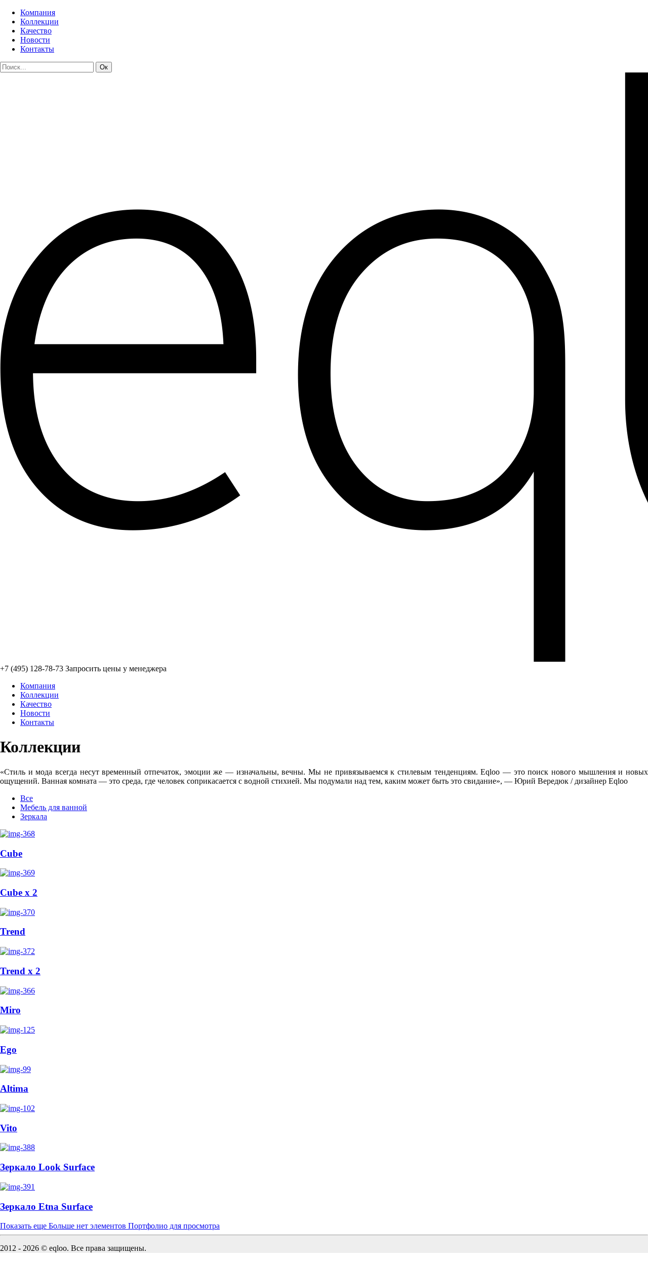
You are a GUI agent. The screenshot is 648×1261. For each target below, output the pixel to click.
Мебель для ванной (53, 807)
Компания (37, 12)
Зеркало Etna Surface (46, 1206)
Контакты (37, 49)
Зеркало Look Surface (47, 1167)
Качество (36, 30)
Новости (35, 39)
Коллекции (39, 21)
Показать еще (110, 1225)
